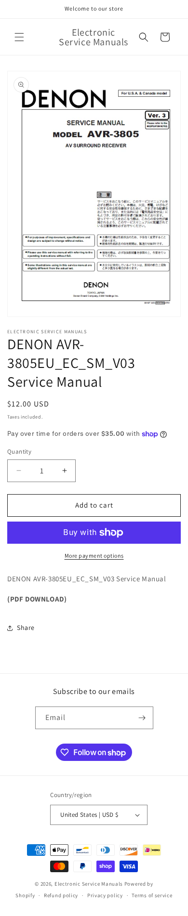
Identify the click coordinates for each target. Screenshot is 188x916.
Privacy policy (105, 895)
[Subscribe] (142, 718)
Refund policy (61, 895)
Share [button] (26, 627)
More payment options (94, 555)
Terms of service (152, 895)
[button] (19, 37)
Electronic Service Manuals (88, 883)
